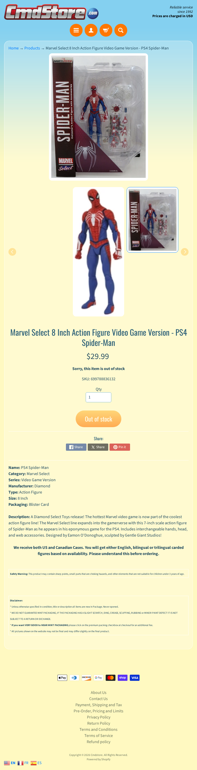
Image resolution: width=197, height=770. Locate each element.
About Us (98, 692)
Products (32, 48)
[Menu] (76, 30)
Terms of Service (98, 735)
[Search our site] (120, 30)
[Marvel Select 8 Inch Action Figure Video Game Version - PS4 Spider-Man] (152, 220)
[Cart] (106, 30)
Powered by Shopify (98, 759)
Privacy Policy (98, 717)
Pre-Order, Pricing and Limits (98, 711)
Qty (99, 389)
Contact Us (98, 699)
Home (13, 48)
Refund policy (98, 742)
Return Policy (98, 723)
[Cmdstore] (51, 12)
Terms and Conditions (98, 729)
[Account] (91, 30)
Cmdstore (97, 755)
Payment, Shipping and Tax (98, 705)
